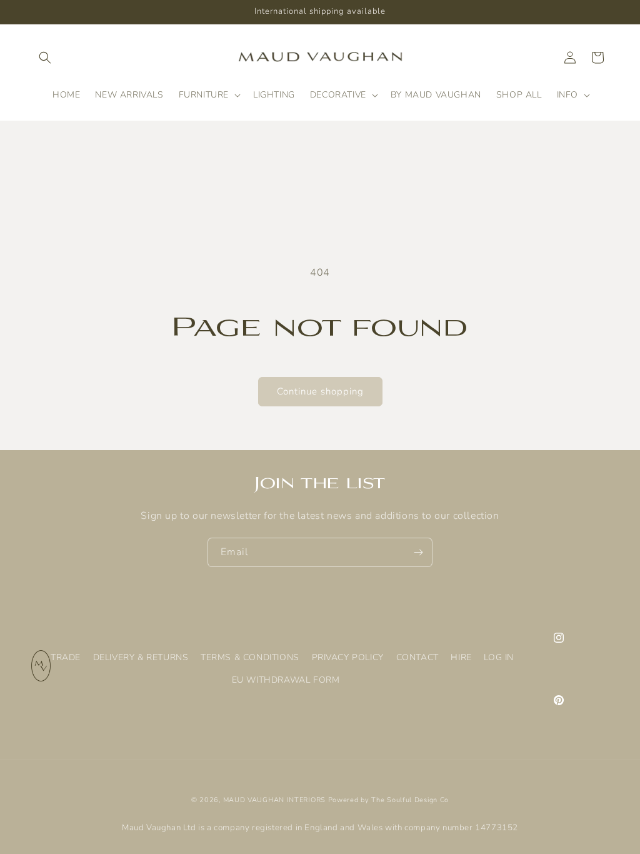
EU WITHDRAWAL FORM (286, 680)
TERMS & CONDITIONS (250, 657)
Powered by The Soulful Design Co (388, 800)
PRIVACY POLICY (348, 657)
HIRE (461, 657)
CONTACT (417, 657)
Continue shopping (320, 391)
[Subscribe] (418, 552)
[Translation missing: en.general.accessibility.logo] (41, 678)
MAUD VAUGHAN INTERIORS (274, 800)
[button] (45, 57)
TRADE (66, 657)
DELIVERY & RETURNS (141, 657)
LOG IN (499, 657)
